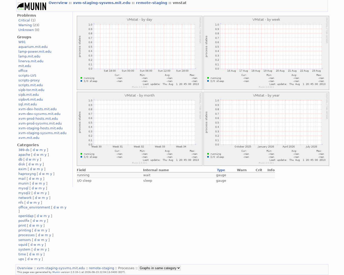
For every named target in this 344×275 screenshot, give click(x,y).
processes (26, 235)
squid (22, 245)
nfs (20, 202)
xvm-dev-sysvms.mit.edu (39, 114)
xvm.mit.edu (28, 138)
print (22, 225)
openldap (25, 216)
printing (24, 230)
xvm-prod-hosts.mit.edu (38, 118)
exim (22, 169)
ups (21, 259)
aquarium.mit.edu (33, 47)
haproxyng (27, 174)
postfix (23, 221)
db (20, 159)
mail (22, 178)
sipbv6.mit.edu (30, 99)
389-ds (23, 150)
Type (221, 170)
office (22, 71)
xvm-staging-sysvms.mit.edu (102, 3)
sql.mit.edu (27, 104)
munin (23, 183)
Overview (59, 3)
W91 (22, 42)
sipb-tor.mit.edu (31, 90)
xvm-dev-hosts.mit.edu (37, 109)
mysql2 (24, 193)
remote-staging (152, 3)
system (24, 249)
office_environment (34, 207)
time (22, 254)
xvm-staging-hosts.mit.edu (40, 128)
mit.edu (24, 66)
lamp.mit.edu (29, 56)
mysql (23, 188)
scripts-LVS (27, 75)
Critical (24, 20)
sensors (24, 240)
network (25, 198)
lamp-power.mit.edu (34, 51)
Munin (56, 271)
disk (21, 164)
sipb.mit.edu (28, 95)
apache (24, 155)
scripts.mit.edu (30, 85)
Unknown (26, 30)
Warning (25, 25)
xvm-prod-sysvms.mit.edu (40, 123)
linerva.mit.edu (30, 61)
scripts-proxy (29, 80)
